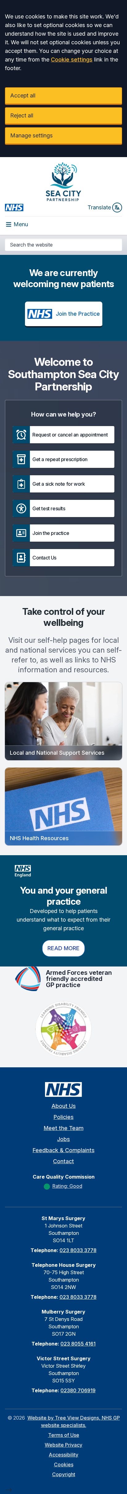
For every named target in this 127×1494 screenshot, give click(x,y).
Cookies (63, 1464)
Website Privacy (63, 1445)
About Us (63, 1106)
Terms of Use (63, 1435)
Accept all (22, 95)
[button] (63, 434)
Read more (63, 948)
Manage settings (31, 135)
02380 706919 (78, 1390)
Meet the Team (64, 1128)
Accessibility (63, 1455)
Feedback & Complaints (64, 1150)
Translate (99, 207)
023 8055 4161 (78, 1344)
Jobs (63, 1139)
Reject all (21, 115)
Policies (64, 1117)
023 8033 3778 (77, 1250)
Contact (63, 1161)
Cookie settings (71, 59)
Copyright (63, 1474)
